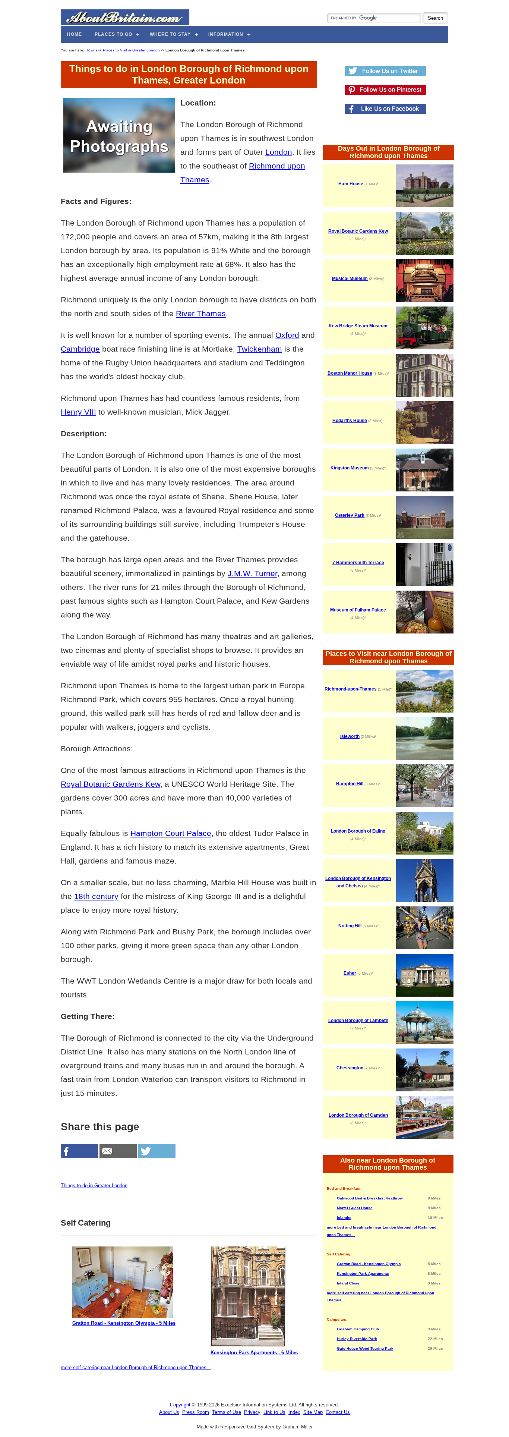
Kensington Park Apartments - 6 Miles (254, 1352)
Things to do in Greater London (94, 1185)
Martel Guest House (355, 1208)
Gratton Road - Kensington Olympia (369, 1264)
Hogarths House (349, 420)
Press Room (195, 1412)
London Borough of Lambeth (358, 1020)
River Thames (201, 313)
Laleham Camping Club (358, 1329)
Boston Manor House (350, 373)
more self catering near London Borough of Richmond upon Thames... (136, 1367)
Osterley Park (349, 515)
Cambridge (80, 349)
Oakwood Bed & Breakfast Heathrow (370, 1198)
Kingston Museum (350, 468)
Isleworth (350, 736)
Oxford (287, 335)
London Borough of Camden (358, 1115)
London (278, 152)
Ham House (350, 183)
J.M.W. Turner (252, 573)
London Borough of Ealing (358, 831)
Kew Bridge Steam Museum (358, 325)
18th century (96, 896)
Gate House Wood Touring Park (365, 1348)
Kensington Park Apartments (363, 1273)
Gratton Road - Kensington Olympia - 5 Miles (124, 1323)
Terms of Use (226, 1412)
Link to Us (274, 1412)
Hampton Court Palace (170, 833)
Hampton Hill (349, 783)
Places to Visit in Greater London (131, 50)
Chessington (349, 1067)
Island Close (348, 1283)
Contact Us (338, 1412)
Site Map (313, 1412)
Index (294, 1412)
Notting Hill (349, 925)
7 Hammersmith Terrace (358, 562)
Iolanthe (344, 1218)
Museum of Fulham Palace (358, 610)
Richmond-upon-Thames (351, 689)
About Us (169, 1412)
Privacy (252, 1412)
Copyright (180, 1405)
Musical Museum (350, 278)
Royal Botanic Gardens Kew (110, 784)
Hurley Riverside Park (357, 1339)
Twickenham (259, 349)
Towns (91, 50)
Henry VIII (78, 412)
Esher (350, 973)
